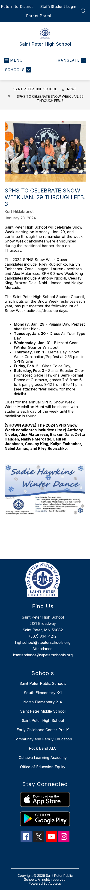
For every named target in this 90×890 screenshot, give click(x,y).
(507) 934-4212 (43, 636)
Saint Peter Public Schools (42, 683)
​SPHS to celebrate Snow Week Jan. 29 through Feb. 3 (50, 98)
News (72, 89)
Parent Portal (38, 15)
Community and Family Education (43, 739)
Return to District (17, 6)
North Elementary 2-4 (42, 702)
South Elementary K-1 (43, 692)
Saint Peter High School (35, 89)
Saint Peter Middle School (43, 711)
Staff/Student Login (58, 6)
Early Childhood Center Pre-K (43, 729)
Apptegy (55, 883)
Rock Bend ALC (43, 748)
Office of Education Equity (42, 766)
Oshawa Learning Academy (43, 757)
